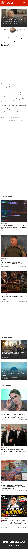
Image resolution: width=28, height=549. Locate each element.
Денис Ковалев (6, 357)
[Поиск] (9, 545)
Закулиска (4, 412)
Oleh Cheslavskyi (23, 266)
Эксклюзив (14, 23)
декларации (16, 117)
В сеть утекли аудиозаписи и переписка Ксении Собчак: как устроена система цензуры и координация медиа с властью (13, 415)
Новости (18, 3)
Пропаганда (5, 294)
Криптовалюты (5, 518)
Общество (6, 23)
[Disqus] (14, 174)
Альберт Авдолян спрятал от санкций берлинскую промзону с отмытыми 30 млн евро (14, 451)
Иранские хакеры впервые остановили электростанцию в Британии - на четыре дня (13, 227)
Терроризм (4, 223)
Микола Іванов (23, 230)
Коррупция (4, 258)
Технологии (5, 355)
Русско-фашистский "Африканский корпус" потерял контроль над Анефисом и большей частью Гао (13, 486)
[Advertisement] (14, 67)
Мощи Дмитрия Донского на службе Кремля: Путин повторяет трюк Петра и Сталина (13, 298)
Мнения (21, 3)
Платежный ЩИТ (23, 527)
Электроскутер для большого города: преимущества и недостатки (13, 352)
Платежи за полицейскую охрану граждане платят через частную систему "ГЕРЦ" (14, 373)
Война (3, 482)
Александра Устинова (16, 120)
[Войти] (19, 545)
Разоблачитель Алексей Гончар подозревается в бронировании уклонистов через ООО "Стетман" (11, 262)
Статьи (25, 3)
